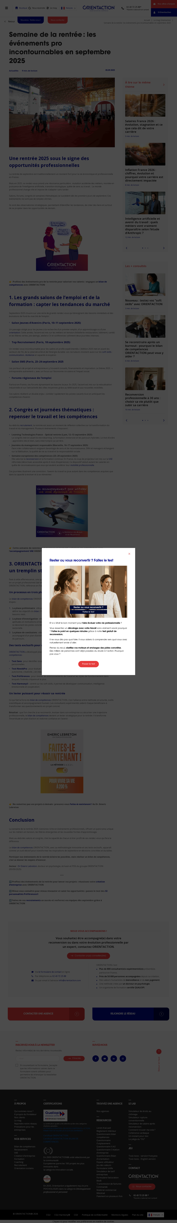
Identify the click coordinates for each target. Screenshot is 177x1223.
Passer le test (88, 664)
